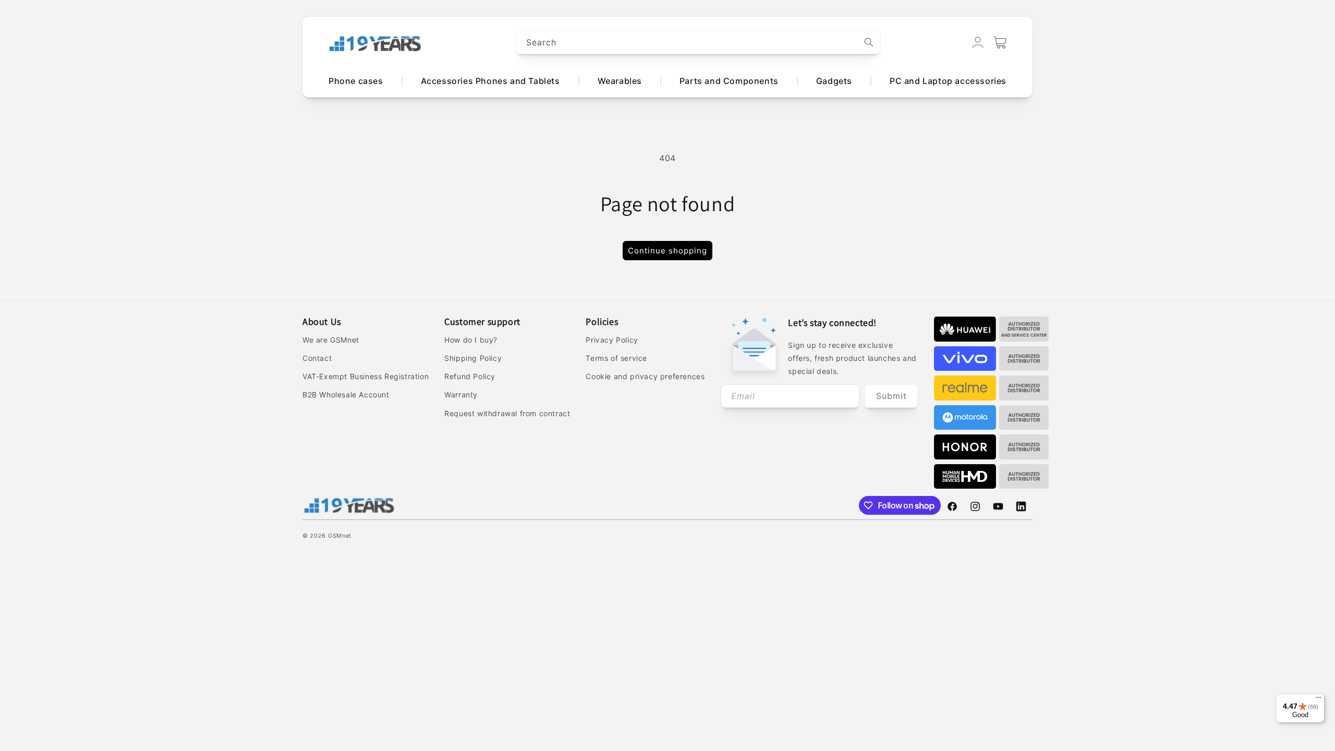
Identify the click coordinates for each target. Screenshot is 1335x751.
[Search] (868, 42)
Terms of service (616, 358)
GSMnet (339, 535)
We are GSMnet (330, 339)
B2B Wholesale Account (346, 394)
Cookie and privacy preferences (645, 376)
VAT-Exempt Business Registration (365, 376)
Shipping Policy (473, 358)
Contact (317, 358)
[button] (1000, 42)
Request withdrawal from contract (507, 413)
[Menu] (1318, 700)
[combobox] (698, 42)
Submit (891, 396)
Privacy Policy (612, 339)
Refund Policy (469, 376)
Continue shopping (667, 251)
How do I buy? (470, 339)
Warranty (461, 394)
